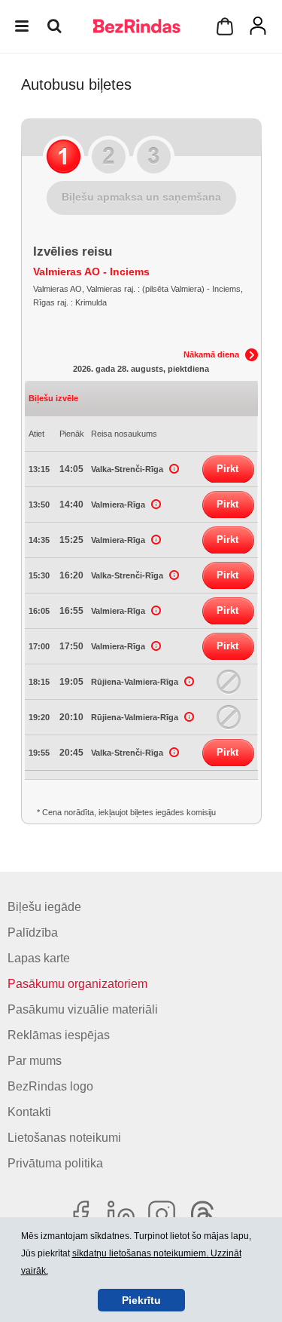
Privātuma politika (55, 1163)
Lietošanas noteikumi (64, 1137)
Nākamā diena (211, 354)
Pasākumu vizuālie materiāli (83, 1009)
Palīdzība (33, 932)
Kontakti (29, 1112)
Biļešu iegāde (44, 906)
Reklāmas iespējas (59, 1035)
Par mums (35, 1060)
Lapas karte (39, 958)
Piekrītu (141, 1300)
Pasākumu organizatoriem (77, 983)
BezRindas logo (50, 1086)
